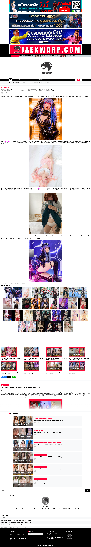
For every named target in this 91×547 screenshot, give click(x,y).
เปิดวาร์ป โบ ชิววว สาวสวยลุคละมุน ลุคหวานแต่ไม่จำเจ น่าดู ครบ (13, 517)
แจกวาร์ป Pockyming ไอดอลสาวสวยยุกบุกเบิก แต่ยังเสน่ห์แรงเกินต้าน (49, 481)
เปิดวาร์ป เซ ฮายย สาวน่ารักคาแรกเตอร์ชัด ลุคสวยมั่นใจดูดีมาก (12, 522)
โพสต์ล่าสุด (7, 87)
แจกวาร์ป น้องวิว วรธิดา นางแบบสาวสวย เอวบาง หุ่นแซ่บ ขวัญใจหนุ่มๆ (49, 468)
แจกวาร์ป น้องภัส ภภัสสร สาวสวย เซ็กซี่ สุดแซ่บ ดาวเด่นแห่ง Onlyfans (49, 420)
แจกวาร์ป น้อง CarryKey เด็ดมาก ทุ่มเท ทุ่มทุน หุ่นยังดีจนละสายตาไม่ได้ (20, 387)
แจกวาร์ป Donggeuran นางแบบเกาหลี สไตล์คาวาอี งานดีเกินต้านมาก (49, 444)
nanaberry (65, 283)
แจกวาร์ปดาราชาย (19, 79)
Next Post (3, 383)
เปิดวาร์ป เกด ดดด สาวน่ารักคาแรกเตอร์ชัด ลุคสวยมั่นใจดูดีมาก (12, 520)
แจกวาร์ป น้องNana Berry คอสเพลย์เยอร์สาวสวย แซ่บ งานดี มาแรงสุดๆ (27, 90)
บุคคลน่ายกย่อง (26, 79)
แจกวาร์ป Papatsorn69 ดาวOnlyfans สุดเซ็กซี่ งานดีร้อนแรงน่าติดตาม (79, 359)
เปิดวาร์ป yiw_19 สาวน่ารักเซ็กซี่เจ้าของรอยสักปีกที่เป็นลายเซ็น (36, 56)
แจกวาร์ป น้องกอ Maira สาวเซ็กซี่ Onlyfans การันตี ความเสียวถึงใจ (48, 432)
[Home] (10, 80)
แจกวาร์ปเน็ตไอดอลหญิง (41, 79)
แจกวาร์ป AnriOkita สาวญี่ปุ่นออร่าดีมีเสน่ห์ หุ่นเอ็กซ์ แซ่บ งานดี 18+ (33, 359)
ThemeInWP (51, 545)
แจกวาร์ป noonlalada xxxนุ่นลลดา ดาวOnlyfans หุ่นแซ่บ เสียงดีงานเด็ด (56, 359)
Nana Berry (31, 283)
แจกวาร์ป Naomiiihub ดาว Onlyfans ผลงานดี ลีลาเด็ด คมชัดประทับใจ (56, 373)
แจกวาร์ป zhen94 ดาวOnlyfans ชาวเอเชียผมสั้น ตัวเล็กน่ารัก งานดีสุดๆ (34, 373)
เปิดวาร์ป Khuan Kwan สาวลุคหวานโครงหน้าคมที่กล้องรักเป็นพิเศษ (61, 56)
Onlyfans (48, 79)
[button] (76, 80)
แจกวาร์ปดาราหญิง (33, 79)
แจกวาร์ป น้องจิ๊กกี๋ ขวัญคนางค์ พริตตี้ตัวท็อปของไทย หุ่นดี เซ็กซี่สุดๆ (48, 456)
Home (14, 79)
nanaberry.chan (48, 283)
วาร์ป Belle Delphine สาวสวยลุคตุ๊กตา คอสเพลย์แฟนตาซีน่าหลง (11, 359)
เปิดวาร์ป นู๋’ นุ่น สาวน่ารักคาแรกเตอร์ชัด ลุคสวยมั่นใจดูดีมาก (12, 524)
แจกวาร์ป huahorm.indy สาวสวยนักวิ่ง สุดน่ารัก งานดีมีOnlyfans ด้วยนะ (11, 373)
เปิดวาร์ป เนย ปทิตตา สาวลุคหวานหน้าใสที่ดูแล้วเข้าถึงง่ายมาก (12, 527)
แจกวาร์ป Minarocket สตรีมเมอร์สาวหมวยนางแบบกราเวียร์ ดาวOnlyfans (79, 373)
